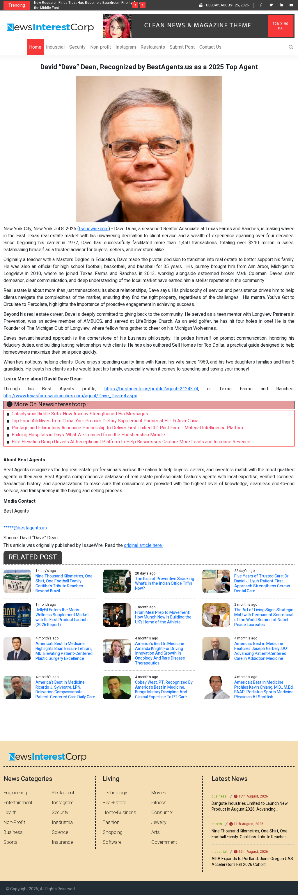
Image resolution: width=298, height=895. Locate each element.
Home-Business (119, 812)
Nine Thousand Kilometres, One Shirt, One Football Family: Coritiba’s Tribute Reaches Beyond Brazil (250, 834)
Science (60, 832)
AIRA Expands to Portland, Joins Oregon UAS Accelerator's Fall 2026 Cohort (252, 862)
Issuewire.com (94, 228)
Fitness (158, 802)
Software (112, 842)
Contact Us (210, 47)
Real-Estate (114, 802)
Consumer (162, 812)
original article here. (143, 545)
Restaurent (63, 792)
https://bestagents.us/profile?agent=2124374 (151, 388)
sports (217, 824)
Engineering (15, 792)
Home (35, 47)
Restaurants (153, 47)
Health (10, 812)
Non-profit (100, 47)
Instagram (126, 47)
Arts (155, 832)
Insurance (62, 842)
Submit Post (182, 47)
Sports (10, 842)
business (219, 796)
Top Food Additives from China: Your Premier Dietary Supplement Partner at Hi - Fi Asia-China (105, 420)
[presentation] (135, 5)
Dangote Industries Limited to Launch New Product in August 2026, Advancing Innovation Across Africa (250, 806)
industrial (219, 851)
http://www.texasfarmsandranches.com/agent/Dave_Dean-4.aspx (70, 395)
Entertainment (17, 802)
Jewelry (158, 822)
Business (13, 832)
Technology (115, 792)
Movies (158, 792)
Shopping (113, 832)
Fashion (111, 822)
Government (164, 842)
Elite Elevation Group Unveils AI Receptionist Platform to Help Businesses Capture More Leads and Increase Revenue (131, 441)
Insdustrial (63, 822)
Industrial (55, 47)
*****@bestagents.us (25, 527)
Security (77, 47)
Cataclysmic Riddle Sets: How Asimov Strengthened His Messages (80, 413)
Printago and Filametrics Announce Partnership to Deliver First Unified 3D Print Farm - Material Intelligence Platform (128, 427)
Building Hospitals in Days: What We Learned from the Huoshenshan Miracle (88, 434)
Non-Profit (14, 822)
